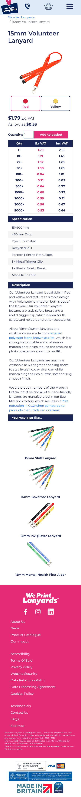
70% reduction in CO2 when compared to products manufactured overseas (38, 405)
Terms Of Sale (21, 660)
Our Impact (20, 641)
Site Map (17, 726)
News (15, 628)
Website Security (24, 674)
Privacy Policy (21, 667)
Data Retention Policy (28, 680)
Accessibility (20, 654)
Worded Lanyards (21, 17)
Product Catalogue (26, 635)
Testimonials (21, 706)
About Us (18, 621)
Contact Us (19, 712)
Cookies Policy (22, 694)
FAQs (15, 719)
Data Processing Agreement (33, 687)
